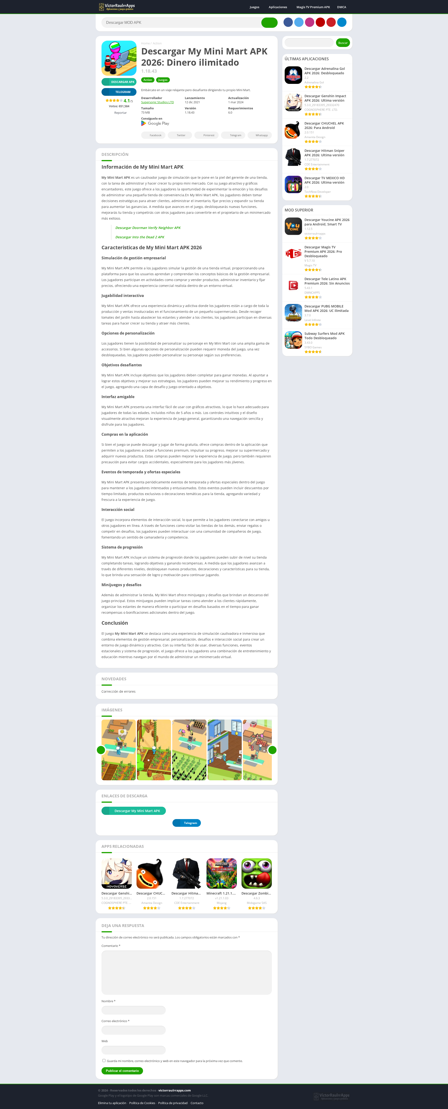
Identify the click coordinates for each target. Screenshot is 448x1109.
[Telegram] (341, 22)
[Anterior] (101, 750)
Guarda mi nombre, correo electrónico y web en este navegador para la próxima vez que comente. (175, 1061)
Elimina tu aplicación (112, 1103)
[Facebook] (288, 22)
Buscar (343, 43)
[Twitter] (299, 22)
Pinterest (208, 135)
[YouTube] (320, 22)
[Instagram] (309, 22)
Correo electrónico (116, 1021)
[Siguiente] (272, 750)
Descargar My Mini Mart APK (137, 811)
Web (105, 1041)
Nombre (109, 1001)
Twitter (181, 135)
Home (145, 43)
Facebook (155, 135)
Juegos (254, 7)
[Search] (269, 23)
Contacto (197, 1103)
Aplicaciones (278, 7)
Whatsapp (262, 135)
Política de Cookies (142, 1103)
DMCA (341, 7)
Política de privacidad (173, 1103)
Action (157, 43)
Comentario (111, 946)
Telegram (235, 135)
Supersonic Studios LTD (157, 102)
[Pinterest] (331, 22)
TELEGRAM (123, 92)
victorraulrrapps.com (174, 1090)
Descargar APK (122, 82)
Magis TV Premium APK (313, 7)
